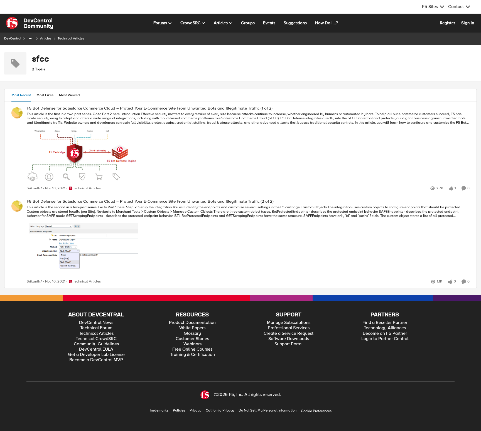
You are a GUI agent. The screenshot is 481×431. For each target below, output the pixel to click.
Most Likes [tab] (44, 95)
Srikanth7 (34, 188)
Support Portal (288, 344)
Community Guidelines (96, 344)
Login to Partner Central (384, 338)
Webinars (192, 344)
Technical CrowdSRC (96, 338)
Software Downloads (288, 338)
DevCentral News (96, 322)
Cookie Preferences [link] (316, 411)
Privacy (195, 410)
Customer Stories (192, 338)
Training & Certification (192, 354)
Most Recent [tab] (21, 95)
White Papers (192, 328)
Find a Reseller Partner (384, 322)
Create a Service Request (288, 333)
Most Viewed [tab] (69, 95)
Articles (45, 38)
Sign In (467, 22)
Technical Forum (96, 328)
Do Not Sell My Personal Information (267, 410)
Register (447, 22)
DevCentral (12, 38)
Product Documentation (192, 322)
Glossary (192, 333)
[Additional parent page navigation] (30, 39)
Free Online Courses (192, 349)
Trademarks (158, 410)
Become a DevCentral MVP (96, 360)
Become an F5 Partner (385, 333)
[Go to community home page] (29, 23)
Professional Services (289, 328)
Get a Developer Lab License (96, 354)
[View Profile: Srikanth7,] (17, 112)
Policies (179, 410)
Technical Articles (96, 333)
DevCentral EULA (96, 349)
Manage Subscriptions (288, 322)
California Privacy (220, 410)
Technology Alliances (385, 328)
